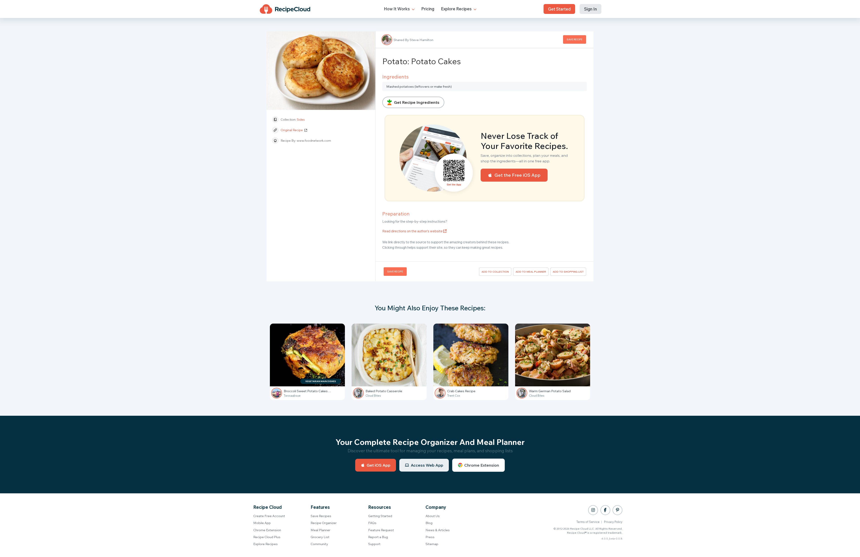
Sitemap (432, 544)
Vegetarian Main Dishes (320, 381)
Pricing (427, 8)
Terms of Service (588, 522)
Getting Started (380, 516)
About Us (433, 516)
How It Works (397, 8)
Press (430, 537)
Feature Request (381, 530)
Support (374, 544)
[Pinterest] (617, 510)
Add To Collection (495, 271)
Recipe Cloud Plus (266, 537)
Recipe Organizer (324, 523)
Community (319, 544)
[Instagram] (593, 510)
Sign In (590, 9)
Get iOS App (378, 465)
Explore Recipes (457, 8)
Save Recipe (575, 39)
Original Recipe (292, 130)
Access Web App (427, 465)
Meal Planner (320, 530)
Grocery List (320, 537)
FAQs (372, 523)
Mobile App (262, 523)
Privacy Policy (613, 522)
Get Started (559, 9)
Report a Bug (378, 537)
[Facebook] (605, 510)
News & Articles (438, 530)
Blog (429, 523)
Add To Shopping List (568, 271)
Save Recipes (321, 516)
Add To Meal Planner (531, 271)
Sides (301, 119)
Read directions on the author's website (412, 231)
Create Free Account (269, 516)
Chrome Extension (481, 465)
